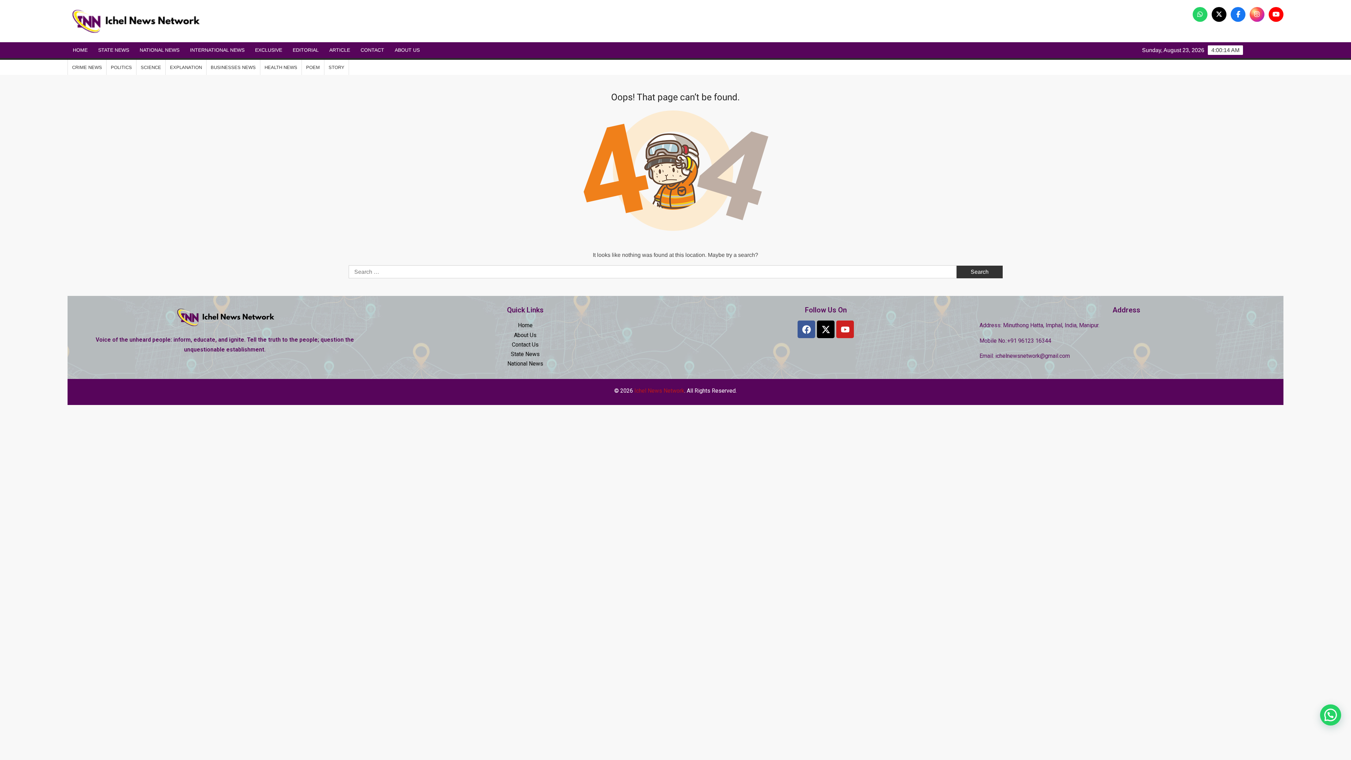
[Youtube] (845, 329)
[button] (1330, 715)
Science (151, 67)
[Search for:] (653, 272)
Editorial (306, 50)
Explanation (186, 67)
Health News (281, 67)
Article (339, 50)
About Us (407, 50)
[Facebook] (806, 329)
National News (159, 50)
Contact (372, 50)
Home (80, 50)
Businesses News (233, 67)
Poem (313, 67)
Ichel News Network (286, 21)
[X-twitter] (826, 329)
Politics (121, 67)
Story (336, 67)
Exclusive (268, 50)
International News (217, 50)
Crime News (87, 67)
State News (113, 50)
